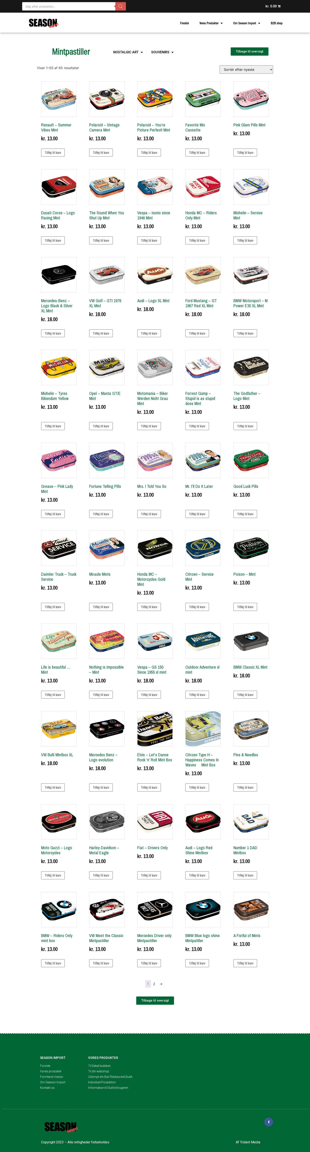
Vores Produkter (208, 23)
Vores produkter (103, 1058)
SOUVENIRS (160, 52)
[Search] (120, 6)
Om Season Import (244, 23)
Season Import (53, 1058)
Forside (184, 23)
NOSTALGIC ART (126, 52)
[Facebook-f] (268, 1122)
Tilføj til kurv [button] (53, 152)
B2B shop (277, 23)
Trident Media (250, 1142)
